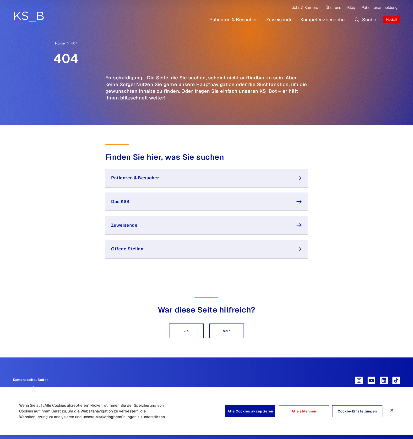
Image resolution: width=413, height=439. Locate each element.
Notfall (391, 19)
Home (60, 43)
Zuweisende (279, 19)
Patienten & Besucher (233, 19)
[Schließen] (391, 410)
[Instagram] (359, 380)
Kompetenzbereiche (322, 19)
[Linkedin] (384, 380)
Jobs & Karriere (305, 7)
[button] (186, 331)
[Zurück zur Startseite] (29, 16)
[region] (206, 411)
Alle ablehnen (304, 411)
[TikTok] (396, 380)
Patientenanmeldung (379, 7)
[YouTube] (371, 380)
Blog (351, 7)
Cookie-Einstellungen (357, 411)
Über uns (333, 7)
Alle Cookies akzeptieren (250, 411)
